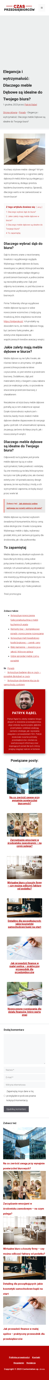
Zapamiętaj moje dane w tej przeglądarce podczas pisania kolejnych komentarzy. (21, 1096)
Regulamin (19, 1363)
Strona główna (10, 112)
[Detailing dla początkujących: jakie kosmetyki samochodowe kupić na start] (24, 1268)
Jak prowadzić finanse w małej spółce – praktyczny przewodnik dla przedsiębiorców (24, 968)
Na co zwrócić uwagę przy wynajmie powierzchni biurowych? (24, 800)
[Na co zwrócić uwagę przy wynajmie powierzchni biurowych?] (24, 1144)
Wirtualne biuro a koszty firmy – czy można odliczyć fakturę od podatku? (24, 885)
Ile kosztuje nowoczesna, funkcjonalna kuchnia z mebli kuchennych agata (24, 620)
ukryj (39, 207)
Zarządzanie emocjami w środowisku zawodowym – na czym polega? (25, 843)
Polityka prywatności (19, 1357)
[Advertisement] (24, 42)
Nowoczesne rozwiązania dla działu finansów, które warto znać (24, 1011)
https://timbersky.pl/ (13, 321)
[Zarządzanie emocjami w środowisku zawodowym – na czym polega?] (24, 1186)
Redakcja (31, 1363)
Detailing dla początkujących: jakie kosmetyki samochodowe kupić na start (24, 923)
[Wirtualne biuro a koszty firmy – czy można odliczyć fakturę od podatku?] (24, 1231)
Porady (22, 112)
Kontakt (36, 1357)
